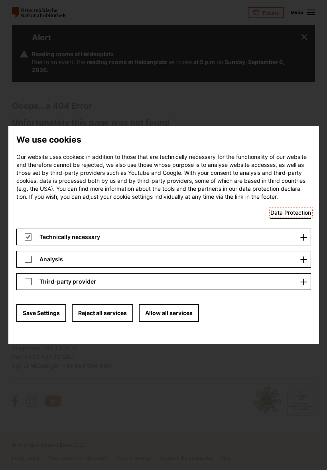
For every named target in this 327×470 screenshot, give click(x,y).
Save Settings (41, 312)
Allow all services (169, 312)
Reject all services (102, 312)
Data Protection (290, 212)
